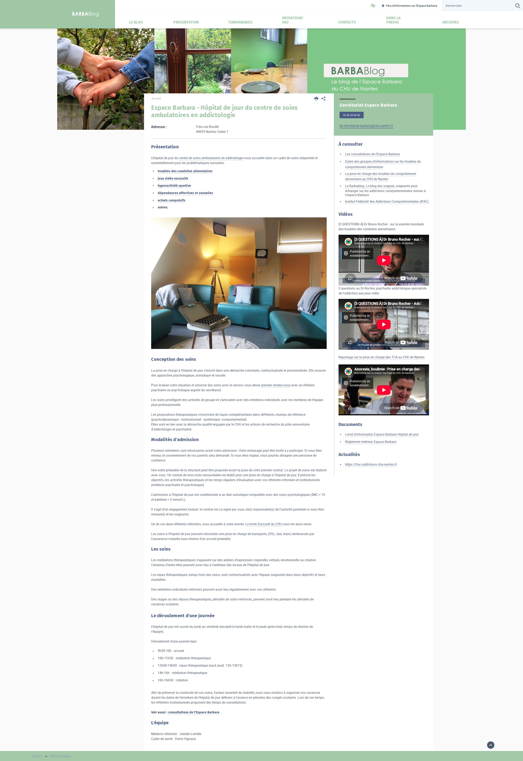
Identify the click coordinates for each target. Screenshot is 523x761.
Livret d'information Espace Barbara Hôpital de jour (382, 434)
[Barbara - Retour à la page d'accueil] (86, 14)
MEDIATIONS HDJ (292, 20)
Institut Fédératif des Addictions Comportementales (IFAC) (387, 201)
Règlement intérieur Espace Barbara (370, 441)
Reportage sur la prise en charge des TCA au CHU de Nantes (382, 357)
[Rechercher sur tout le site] (518, 5)
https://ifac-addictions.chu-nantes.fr (371, 464)
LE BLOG (136, 22)
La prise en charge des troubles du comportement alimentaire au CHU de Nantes (380, 176)
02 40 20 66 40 (351, 115)
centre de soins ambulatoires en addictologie (211, 158)
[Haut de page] (491, 745)
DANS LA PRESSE (393, 20)
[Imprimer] (316, 99)
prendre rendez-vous (275, 385)
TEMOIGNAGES (240, 22)
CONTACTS (347, 22)
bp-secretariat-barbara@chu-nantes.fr (366, 125)
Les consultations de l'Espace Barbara (372, 154)
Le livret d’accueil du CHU (263, 524)
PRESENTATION (186, 22)
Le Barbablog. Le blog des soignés (369, 186)
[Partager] (323, 99)
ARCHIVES (450, 22)
